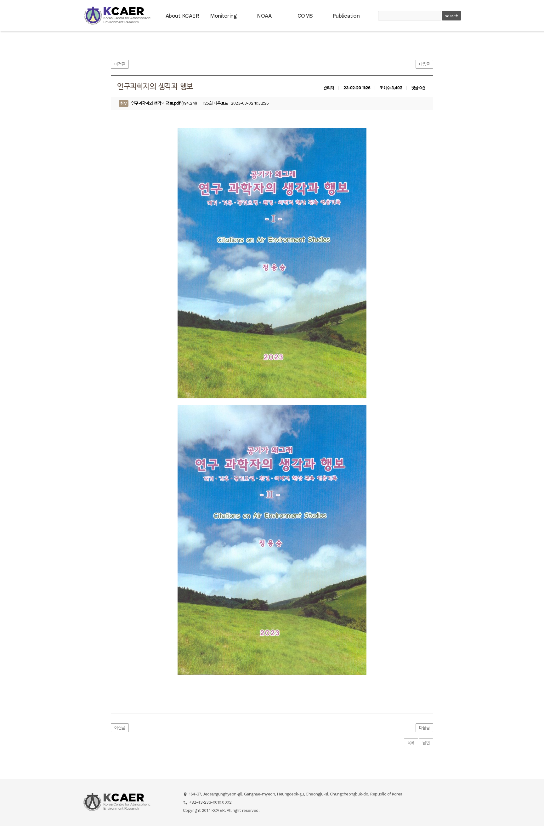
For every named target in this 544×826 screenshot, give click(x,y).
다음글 (424, 64)
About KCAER (182, 16)
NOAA (264, 16)
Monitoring (223, 16)
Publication (346, 16)
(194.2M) (158, 103)
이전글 (119, 64)
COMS (305, 16)
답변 (426, 742)
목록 (411, 742)
